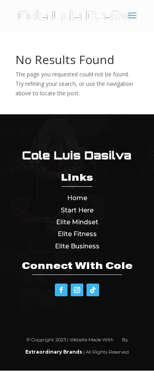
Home (77, 198)
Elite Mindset (77, 222)
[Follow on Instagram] (77, 290)
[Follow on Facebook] (61, 290)
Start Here (77, 210)
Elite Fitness (77, 234)
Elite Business (77, 246)
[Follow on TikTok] (92, 290)
